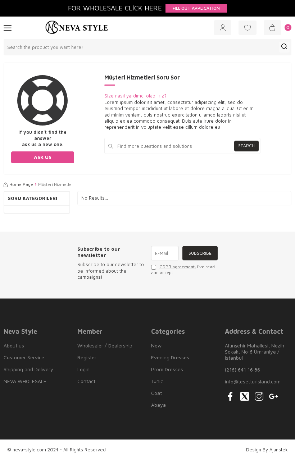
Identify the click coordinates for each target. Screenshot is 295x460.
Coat (156, 393)
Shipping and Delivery (28, 369)
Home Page (21, 184)
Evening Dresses (170, 357)
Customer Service (24, 357)
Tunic (157, 381)
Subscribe (200, 253)
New (156, 345)
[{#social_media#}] (230, 396)
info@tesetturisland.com (253, 381)
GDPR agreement (177, 266)
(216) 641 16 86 (242, 369)
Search (246, 145)
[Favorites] (248, 27)
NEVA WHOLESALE (25, 381)
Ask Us (42, 157)
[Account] (222, 27)
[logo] (76, 28)
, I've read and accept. (183, 269)
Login (83, 369)
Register (86, 357)
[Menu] (8, 27)
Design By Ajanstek (267, 449)
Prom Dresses (167, 369)
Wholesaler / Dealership (104, 345)
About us (14, 345)
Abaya (158, 405)
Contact (86, 381)
